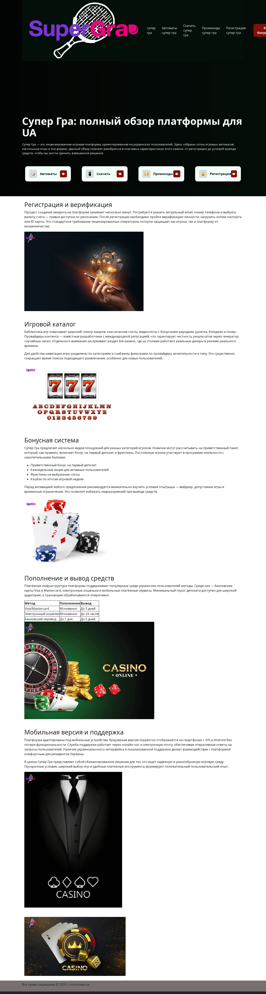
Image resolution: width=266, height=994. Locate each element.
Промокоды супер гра (211, 30)
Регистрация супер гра (236, 30)
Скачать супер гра (189, 30)
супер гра (151, 30)
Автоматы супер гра (169, 30)
